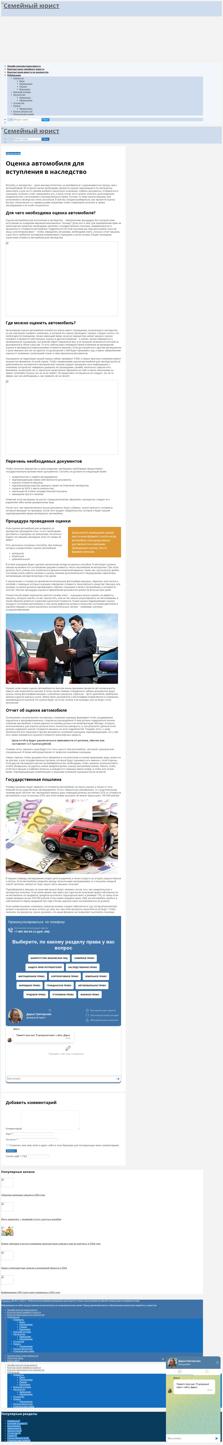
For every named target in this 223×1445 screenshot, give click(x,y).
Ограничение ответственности (22, 1356)
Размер (23, 86)
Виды (22, 81)
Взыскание (24, 89)
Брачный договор (22, 92)
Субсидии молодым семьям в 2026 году (23, 1194)
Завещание (25, 97)
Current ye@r (13, 1156)
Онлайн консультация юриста (24, 66)
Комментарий (14, 1128)
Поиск (45, 120)
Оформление (25, 83)
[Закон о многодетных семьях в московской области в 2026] (7, 1259)
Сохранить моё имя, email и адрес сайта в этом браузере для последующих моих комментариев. (64, 1145)
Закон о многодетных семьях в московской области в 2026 (34, 1267)
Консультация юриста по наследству (28, 72)
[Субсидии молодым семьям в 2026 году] (7, 1186)
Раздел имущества (22, 111)
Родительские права (23, 114)
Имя (9, 1134)
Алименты (18, 78)
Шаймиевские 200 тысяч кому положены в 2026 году (30, 1292)
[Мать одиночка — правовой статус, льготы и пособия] (7, 1210)
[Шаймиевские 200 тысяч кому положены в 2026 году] (7, 1283)
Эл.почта (11, 1139)
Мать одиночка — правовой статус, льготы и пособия (31, 1219)
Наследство (19, 94)
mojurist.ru (6, 1301)
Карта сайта (13, 1360)
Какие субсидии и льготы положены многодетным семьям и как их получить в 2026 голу (51, 1243)
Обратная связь (15, 1358)
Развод (16, 105)
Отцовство (18, 103)
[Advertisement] (111, 39)
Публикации (14, 75)
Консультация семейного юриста (25, 69)
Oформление (25, 100)
